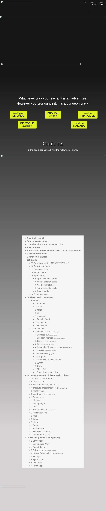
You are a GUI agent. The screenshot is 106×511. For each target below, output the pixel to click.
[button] (88, 12)
